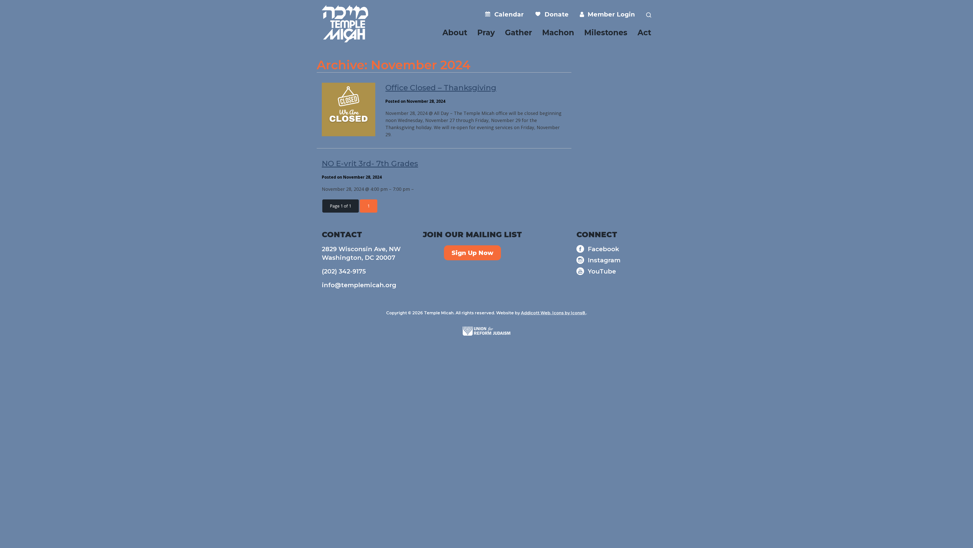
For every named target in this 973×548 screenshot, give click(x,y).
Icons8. (578, 313)
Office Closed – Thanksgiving (440, 87)
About (454, 32)
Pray (486, 32)
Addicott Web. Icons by (546, 313)
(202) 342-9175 (344, 271)
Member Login (609, 14)
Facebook (603, 249)
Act (644, 32)
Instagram (604, 260)
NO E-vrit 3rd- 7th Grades (370, 163)
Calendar (507, 14)
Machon (558, 32)
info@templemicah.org (359, 285)
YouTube (602, 271)
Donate (555, 14)
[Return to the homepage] (345, 23)
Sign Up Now (472, 252)
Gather (518, 32)
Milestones (605, 32)
